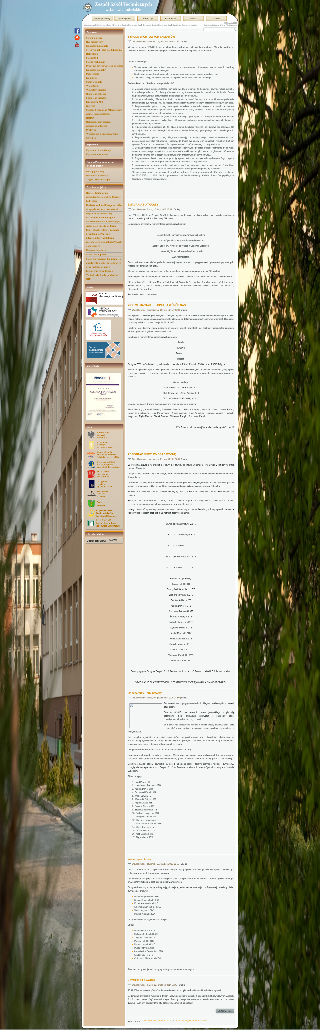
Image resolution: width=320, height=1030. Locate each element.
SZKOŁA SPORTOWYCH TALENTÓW (151, 36)
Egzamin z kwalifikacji (98, 150)
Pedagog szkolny (95, 171)
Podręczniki (92, 74)
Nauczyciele (125, 18)
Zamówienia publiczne (98, 114)
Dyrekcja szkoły (102, 18)
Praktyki (91, 130)
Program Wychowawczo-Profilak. (104, 66)
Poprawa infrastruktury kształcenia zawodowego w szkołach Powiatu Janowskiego (103, 217)
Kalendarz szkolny (96, 70)
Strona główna (94, 38)
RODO (90, 118)
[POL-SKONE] (104, 526)
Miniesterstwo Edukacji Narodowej (97, 25)
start (144, 1020)
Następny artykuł (190, 1020)
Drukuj (184, 41)
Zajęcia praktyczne (96, 126)
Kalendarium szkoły (97, 46)
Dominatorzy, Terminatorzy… (146, 693)
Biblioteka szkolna (96, 94)
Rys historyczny (95, 42)
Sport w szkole (94, 82)
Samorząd (147, 18)
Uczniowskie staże (96, 250)
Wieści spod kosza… (141, 859)
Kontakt (193, 18)
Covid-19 (91, 138)
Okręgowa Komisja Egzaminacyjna (156, 25)
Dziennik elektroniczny (98, 122)
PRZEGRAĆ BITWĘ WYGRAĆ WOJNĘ (152, 454)
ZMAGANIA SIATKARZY (143, 204)
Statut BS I (92, 58)
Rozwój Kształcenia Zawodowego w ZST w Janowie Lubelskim (103, 197)
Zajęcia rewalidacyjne (98, 179)
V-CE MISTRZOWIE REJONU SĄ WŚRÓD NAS (157, 305)
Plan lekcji (170, 18)
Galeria (216, 18)
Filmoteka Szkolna (96, 98)
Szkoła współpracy (96, 254)
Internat (90, 106)
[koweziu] (104, 517)
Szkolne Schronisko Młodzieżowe (104, 110)
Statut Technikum (95, 62)
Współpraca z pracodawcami (102, 134)
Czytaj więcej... (225, 1011)
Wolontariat (92, 86)
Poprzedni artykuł (156, 1020)
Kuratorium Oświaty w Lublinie (184, 25)
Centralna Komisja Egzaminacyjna (127, 25)
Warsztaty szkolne (96, 90)
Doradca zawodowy (97, 175)
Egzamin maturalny (97, 154)
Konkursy (91, 78)
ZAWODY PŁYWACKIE (142, 980)
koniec (204, 1020)
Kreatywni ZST (94, 102)
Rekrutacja (92, 54)
